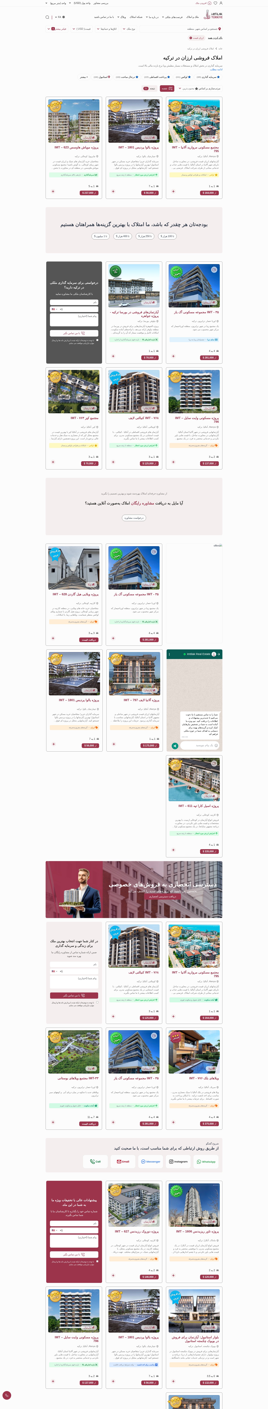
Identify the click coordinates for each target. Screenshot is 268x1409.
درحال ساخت (126, 77)
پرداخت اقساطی (155, 77)
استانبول (101, 77)
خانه (220, 48)
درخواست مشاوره (134, 517)
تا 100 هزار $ (167, 236)
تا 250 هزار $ (145, 236)
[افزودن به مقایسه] (173, 191)
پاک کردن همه (215, 38)
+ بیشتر (84, 77)
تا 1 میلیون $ (100, 236)
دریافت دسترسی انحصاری (162, 896)
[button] (54, 309)
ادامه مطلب (216, 69)
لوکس (182, 77)
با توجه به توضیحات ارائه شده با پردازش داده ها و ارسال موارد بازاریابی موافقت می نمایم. (73, 341)
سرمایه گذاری (207, 77)
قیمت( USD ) (83, 29)
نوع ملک (131, 29)
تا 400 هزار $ (122, 236)
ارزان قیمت (198, 38)
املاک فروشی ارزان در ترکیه (200, 48)
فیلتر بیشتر (59, 29)
